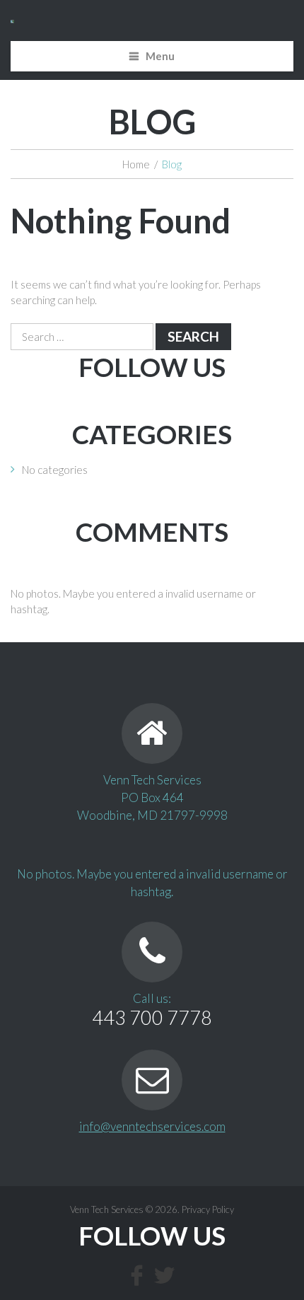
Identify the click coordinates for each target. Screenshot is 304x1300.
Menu (160, 56)
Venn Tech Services (107, 1209)
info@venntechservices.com (152, 1126)
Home (136, 164)
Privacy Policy (208, 1209)
